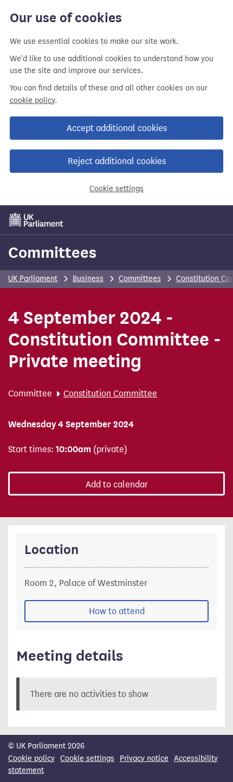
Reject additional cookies (117, 161)
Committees (52, 252)
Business (88, 278)
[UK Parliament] (36, 220)
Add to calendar (117, 484)
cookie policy (32, 100)
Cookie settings (116, 188)
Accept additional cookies (117, 128)
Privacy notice (144, 758)
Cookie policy (31, 758)
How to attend (117, 611)
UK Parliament (32, 278)
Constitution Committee (110, 393)
